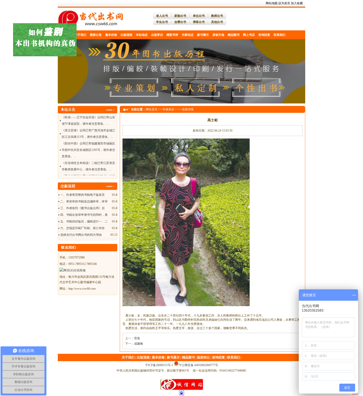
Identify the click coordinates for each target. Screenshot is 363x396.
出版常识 (157, 35)
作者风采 (168, 109)
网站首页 (152, 109)
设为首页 (284, 3)
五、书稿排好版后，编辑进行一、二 (84, 221)
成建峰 (138, 343)
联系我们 (279, 35)
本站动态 (142, 35)
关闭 (69, 65)
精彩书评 (172, 35)
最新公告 (96, 35)
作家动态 (188, 35)
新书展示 (203, 35)
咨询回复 (264, 35)
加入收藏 (297, 3)
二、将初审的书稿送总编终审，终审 (84, 201)
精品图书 (234, 35)
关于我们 (80, 35)
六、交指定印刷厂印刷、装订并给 (82, 228)
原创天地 (218, 35)
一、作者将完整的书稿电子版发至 (82, 195)
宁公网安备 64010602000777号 (198, 365)
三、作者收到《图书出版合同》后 (82, 208)
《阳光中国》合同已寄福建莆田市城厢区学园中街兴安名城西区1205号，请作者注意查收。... (88, 143)
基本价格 (111, 35)
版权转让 (203, 357)
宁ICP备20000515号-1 (159, 365)
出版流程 (126, 35)
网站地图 (272, 3)
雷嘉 (137, 338)
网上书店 (249, 35)
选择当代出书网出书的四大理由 (81, 235)
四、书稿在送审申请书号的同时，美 (84, 215)
